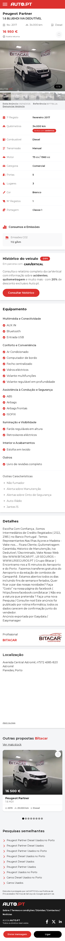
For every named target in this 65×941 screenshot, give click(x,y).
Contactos (53, 910)
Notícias (7, 914)
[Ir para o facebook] (47, 922)
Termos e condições (22, 910)
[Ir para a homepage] (21, 4)
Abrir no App (9, 723)
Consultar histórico (21, 292)
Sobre (6, 910)
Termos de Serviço (24, 893)
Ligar (47, 934)
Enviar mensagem (17, 934)
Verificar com (39, 131)
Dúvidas (40, 910)
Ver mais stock (12, 744)
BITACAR (10, 640)
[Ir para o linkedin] (60, 922)
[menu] (5, 4)
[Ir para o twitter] (54, 922)
